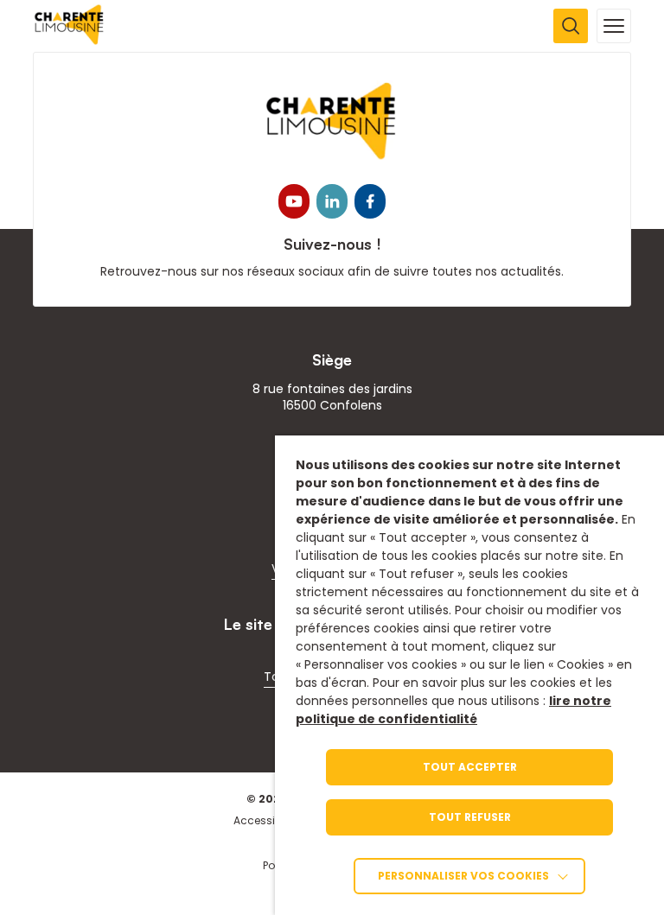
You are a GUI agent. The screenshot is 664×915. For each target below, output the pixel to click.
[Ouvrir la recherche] (570, 26)
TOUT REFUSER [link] (470, 817)
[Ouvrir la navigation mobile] (614, 26)
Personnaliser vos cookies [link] (463, 875)
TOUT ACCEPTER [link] (470, 766)
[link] (69, 40)
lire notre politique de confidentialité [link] (453, 710)
